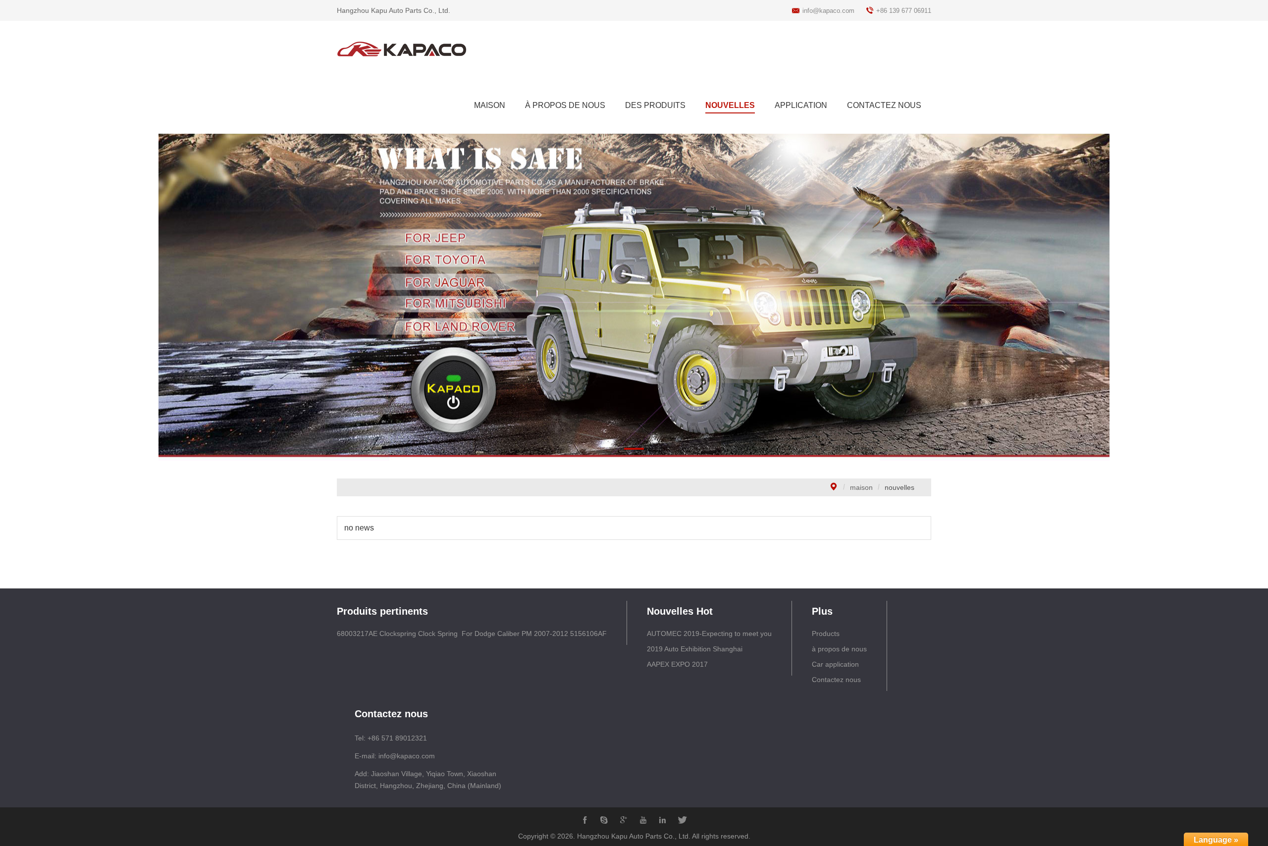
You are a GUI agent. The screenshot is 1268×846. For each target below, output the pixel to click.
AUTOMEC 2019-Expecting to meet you (709, 633)
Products (826, 633)
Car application (835, 664)
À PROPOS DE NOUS (565, 105)
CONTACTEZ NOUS (884, 105)
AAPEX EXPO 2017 (677, 664)
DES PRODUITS (655, 105)
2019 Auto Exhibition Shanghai (694, 649)
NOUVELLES (730, 105)
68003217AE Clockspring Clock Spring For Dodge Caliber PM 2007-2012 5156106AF (472, 633)
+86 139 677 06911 (903, 10)
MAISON (489, 105)
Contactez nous (836, 680)
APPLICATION (801, 105)
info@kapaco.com (828, 10)
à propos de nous (839, 649)
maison (861, 487)
